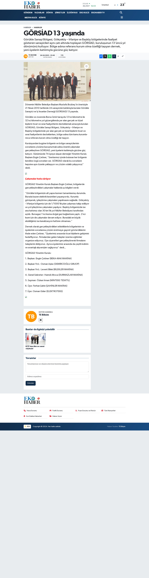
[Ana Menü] (121, 17)
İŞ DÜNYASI (72, 13)
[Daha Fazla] (114, 56)
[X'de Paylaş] (105, 56)
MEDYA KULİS (31, 18)
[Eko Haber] (32, 4)
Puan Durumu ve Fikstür (87, 411)
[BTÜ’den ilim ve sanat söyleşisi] (35, 339)
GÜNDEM (28, 13)
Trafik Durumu (57, 411)
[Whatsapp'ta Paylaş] (110, 56)
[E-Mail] (41, 320)
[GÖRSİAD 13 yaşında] (57, 81)
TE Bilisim (44, 315)
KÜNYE (42, 18)
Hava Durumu (32, 411)
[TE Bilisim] (31, 316)
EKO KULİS (84, 13)
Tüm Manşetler (110, 411)
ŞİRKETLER (60, 13)
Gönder (30, 383)
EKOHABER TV (98, 13)
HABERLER (38, 27)
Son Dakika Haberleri (34, 416)
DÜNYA (49, 13)
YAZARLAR (39, 13)
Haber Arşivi (57, 416)
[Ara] (121, 12)
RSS (28, 426)
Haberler (27, 27)
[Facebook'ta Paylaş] (101, 56)
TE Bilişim (122, 426)
